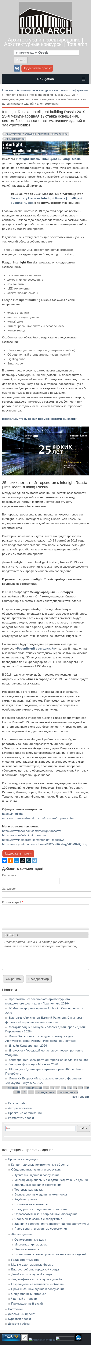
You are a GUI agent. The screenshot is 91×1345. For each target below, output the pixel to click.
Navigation (45, 79)
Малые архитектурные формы (32, 1264)
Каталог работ (18, 1103)
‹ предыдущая (32, 1087)
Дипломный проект (21, 1314)
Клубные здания (25, 1199)
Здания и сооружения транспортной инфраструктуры (51, 1223)
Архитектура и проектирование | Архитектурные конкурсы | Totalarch (45, 41)
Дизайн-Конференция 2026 (28, 1045)
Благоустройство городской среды (35, 1269)
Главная (8, 90)
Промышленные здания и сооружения (38, 1289)
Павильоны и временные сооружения (40, 1228)
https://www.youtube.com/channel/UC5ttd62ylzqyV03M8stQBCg (44, 844)
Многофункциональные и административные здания (51, 1180)
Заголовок (9, 888)
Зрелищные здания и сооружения (38, 1184)
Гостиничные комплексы (31, 1204)
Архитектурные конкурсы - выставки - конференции (52, 90)
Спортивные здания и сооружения (38, 1218)
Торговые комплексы (28, 1189)
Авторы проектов (20, 1108)
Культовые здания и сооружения (36, 1175)
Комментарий (12, 902)
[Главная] (45, 33)
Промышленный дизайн (27, 1303)
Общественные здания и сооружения (37, 1169)
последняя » (69, 1092)
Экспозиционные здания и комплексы (40, 1194)
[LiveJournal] (28, 860)
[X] (22, 860)
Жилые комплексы (27, 1249)
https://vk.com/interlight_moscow (24, 835)
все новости (80, 1096)
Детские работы (19, 1323)
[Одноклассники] (10, 860)
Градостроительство (25, 1259)
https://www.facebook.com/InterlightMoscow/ (31, 830)
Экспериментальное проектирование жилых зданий (50, 1254)
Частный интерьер (24, 1298)
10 (18, 1092)
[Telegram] (34, 860)
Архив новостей (15, 138)
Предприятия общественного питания (41, 1209)
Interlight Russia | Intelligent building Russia (48, 159)
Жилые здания (21, 1234)
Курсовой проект (19, 1318)
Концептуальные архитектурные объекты (40, 1164)
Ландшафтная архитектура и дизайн (36, 1279)
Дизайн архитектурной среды (31, 1274)
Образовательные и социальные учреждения (45, 1214)
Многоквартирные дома (30, 1244)
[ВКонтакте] (4, 860)
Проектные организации (25, 1113)
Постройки (15, 1309)
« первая (12, 1087)
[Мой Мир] (16, 860)
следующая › (47, 1092)
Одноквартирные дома (30, 1239)
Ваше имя (9, 875)
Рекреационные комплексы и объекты (37, 1284)
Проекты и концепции (23, 1159)
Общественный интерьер (28, 1293)
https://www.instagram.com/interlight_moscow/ (33, 839)
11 (25, 1092)
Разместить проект (21, 1117)
